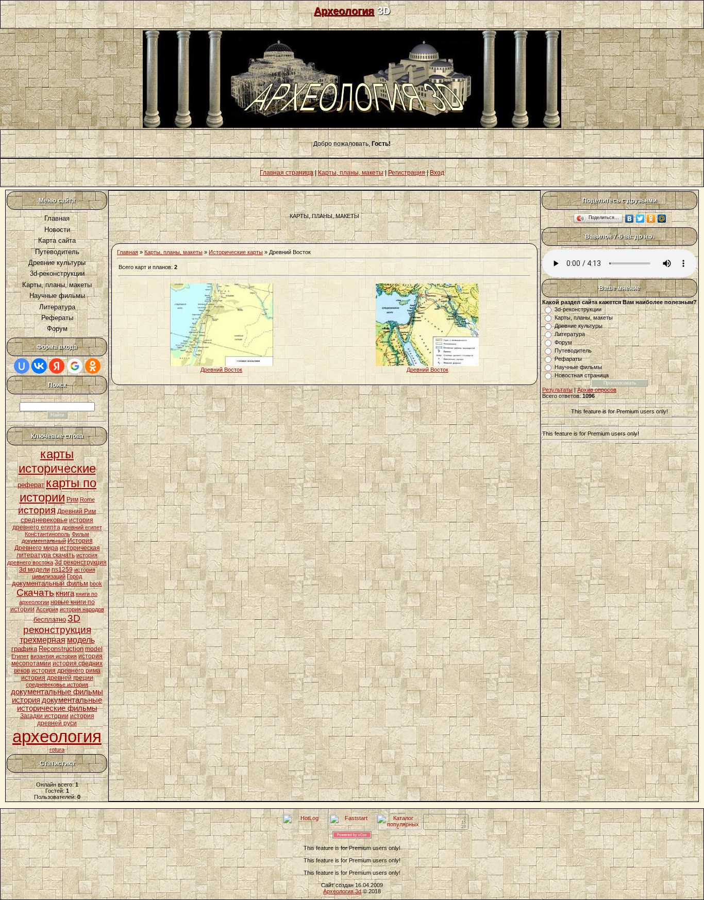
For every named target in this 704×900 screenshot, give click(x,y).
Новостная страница (582, 375)
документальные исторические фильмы (60, 704)
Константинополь (47, 534)
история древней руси (65, 719)
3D (74, 618)
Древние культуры (578, 326)
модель (81, 640)
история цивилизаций (63, 572)
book (96, 583)
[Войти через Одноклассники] (92, 366)
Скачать (35, 592)
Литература (570, 334)
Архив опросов (596, 390)
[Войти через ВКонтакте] (39, 366)
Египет (20, 656)
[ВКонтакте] (629, 218)
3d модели (34, 569)
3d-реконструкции (578, 309)
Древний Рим (76, 511)
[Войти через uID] (21, 366)
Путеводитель (573, 350)
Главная (127, 252)
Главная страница (286, 172)
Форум (563, 342)
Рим (72, 499)
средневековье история (57, 684)
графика (24, 649)
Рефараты (568, 359)
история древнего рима (65, 670)
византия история (53, 656)
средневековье (44, 520)
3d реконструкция (81, 562)
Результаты (557, 390)
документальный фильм (50, 583)
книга (65, 593)
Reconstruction (61, 649)
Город (74, 576)
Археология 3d (342, 891)
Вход (437, 172)
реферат (31, 485)
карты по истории (58, 490)
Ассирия (47, 609)
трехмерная (42, 640)
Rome (87, 499)
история (37, 510)
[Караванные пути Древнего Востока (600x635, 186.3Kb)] (427, 364)
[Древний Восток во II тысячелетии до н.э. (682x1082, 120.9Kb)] (221, 364)
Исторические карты (236, 252)
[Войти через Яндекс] (56, 366)
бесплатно (49, 619)
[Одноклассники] (651, 218)
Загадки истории (44, 716)
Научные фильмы (578, 367)
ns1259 (62, 569)
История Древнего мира (53, 544)
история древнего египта (53, 523)
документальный (44, 541)
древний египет (82, 527)
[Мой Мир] (662, 218)
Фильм (80, 534)
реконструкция (57, 629)
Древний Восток (221, 369)
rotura (56, 749)
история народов (82, 609)
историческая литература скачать (58, 551)
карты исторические (57, 461)
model (94, 649)
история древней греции (57, 677)
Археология (344, 10)
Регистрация (406, 172)
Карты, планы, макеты (350, 172)
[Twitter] (640, 218)
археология (57, 736)
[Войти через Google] (74, 366)
